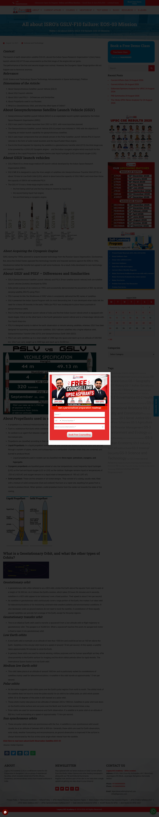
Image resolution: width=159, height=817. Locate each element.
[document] (79, 408)
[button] (107, 375)
